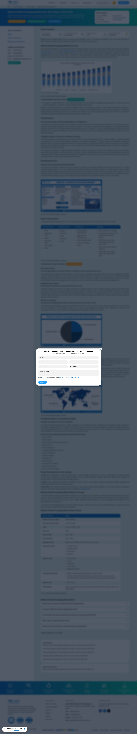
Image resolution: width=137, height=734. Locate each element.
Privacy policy (63, 377)
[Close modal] (100, 349)
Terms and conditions (73, 377)
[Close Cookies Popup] (24, 729)
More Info (16, 730)
